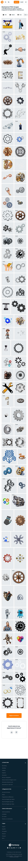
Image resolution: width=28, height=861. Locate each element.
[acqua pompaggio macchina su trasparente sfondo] (8, 375)
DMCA (3, 794)
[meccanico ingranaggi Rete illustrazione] (20, 558)
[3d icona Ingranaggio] (8, 677)
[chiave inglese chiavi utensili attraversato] (8, 388)
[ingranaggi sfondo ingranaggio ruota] (8, 442)
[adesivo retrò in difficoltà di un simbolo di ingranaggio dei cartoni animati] (20, 388)
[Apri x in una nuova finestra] (18, 847)
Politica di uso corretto (14, 856)
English (3, 826)
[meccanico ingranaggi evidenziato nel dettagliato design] (20, 190)
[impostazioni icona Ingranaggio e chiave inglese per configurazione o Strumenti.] (20, 254)
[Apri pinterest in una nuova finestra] (14, 847)
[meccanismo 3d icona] (6, 501)
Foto (20, 14)
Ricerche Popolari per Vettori (8, 799)
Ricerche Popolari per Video (8, 804)
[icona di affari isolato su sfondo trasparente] (8, 703)
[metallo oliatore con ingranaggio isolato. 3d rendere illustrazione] (8, 690)
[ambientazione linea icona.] (8, 139)
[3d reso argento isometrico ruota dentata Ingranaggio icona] (20, 442)
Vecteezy (4, 768)
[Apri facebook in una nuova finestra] (7, 847)
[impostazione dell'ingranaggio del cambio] (8, 664)
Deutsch (4, 833)
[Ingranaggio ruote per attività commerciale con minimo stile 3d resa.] (20, 139)
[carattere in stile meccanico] (20, 75)
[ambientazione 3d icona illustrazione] (20, 228)
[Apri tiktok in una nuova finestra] (16, 847)
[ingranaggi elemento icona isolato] (20, 677)
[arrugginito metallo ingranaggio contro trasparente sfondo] (8, 101)
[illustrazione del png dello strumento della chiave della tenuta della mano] (20, 49)
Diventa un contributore (7, 819)
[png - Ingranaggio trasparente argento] (20, 375)
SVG (6, 14)
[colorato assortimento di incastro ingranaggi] (8, 362)
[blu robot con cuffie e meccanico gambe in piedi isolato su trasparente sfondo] (20, 613)
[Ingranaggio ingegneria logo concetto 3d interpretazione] (8, 37)
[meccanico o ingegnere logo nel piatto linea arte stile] (20, 152)
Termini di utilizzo (9, 856)
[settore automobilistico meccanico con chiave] (8, 24)
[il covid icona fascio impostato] (20, 362)
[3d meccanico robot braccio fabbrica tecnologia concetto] (6, 539)
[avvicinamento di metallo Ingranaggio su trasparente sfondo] (8, 429)
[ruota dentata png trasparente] (20, 652)
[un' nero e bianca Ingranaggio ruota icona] (8, 215)
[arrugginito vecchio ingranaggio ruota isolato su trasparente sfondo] (18, 577)
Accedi (22, 2)
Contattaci (4, 814)
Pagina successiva (14, 715)
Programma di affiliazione (7, 797)
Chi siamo (4, 816)
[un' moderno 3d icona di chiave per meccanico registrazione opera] (18, 539)
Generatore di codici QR (7, 784)
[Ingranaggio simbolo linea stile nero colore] (8, 292)
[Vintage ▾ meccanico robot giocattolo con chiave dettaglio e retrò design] (8, 639)
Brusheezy (4, 765)
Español (4, 829)
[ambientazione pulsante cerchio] (20, 690)
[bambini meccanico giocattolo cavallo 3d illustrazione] (22, 456)
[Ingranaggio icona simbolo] (20, 113)
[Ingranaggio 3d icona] (20, 266)
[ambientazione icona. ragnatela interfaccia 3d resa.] (18, 415)
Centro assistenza (6, 811)
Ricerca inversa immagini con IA (9, 779)
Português (4, 831)
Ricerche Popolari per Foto (8, 801)
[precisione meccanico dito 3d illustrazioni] (8, 520)
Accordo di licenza (6, 792)
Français (4, 836)
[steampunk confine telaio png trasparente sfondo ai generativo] (20, 703)
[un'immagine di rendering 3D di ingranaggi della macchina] (8, 88)
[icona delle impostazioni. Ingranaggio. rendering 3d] (20, 101)
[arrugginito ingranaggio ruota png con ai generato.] (20, 215)
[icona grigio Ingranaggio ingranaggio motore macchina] (20, 279)
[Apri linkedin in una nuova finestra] (11, 847)
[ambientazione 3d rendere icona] (8, 228)
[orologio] (20, 626)
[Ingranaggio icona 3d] (9, 485)
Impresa (4, 772)
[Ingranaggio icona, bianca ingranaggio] (20, 664)
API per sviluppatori (6, 777)
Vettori (13, 14)
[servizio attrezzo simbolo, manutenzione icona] (9, 456)
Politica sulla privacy (18, 856)
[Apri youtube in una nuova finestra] (20, 847)
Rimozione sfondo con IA (7, 782)
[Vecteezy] (2, 2)
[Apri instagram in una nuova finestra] (9, 847)
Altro (3, 838)
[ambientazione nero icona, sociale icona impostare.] (18, 306)
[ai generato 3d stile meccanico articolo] (20, 429)
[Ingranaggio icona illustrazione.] (20, 164)
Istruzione (4, 775)
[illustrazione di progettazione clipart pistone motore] (20, 88)
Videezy (3, 770)
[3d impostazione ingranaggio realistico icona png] (8, 652)
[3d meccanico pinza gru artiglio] (6, 348)
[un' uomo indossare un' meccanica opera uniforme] (20, 126)
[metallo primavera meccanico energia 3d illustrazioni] (6, 306)
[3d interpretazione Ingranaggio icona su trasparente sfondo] (8, 254)
